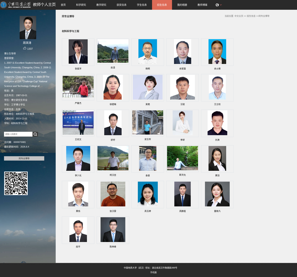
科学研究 (81, 5)
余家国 (182, 68)
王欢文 (78, 139)
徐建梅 (113, 104)
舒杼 (113, 140)
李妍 (182, 140)
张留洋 (78, 68)
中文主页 (239, 16)
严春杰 (78, 103)
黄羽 (217, 175)
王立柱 (217, 104)
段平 (78, 246)
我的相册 (182, 5)
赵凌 (113, 67)
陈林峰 (113, 246)
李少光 (78, 175)
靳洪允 (182, 175)
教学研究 (101, 5)
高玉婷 (147, 211)
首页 (63, 5)
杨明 (148, 68)
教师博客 (202, 5)
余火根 (217, 68)
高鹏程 (182, 211)
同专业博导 (24, 158)
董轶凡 (217, 211)
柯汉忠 (113, 175)
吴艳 (148, 104)
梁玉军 (147, 139)
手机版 (153, 272)
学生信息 (142, 5)
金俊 (148, 175)
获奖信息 (122, 5)
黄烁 (78, 211)
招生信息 (162, 5)
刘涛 (217, 140)
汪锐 (182, 104)
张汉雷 (113, 211)
